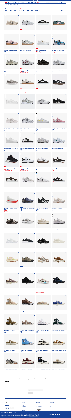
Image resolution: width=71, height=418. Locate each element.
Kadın (8, 4)
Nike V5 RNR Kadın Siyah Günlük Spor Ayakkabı (42, 70)
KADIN (16, 2)
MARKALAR (22, 2)
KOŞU (35, 2)
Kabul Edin (57, 414)
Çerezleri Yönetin (51, 414)
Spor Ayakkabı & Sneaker (15, 4)
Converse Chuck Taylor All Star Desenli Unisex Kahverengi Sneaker (10, 289)
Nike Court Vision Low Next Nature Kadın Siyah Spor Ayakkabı (27, 149)
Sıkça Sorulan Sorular (39, 405)
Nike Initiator (52, 405)
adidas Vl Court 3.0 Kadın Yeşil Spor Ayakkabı (57, 30)
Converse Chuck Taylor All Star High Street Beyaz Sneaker (26, 289)
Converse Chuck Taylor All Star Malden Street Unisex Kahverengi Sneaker (27, 311)
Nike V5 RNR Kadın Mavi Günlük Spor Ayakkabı (58, 50)
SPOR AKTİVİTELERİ (27, 2)
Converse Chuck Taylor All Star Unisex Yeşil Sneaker (58, 330)
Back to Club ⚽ (52, 402)
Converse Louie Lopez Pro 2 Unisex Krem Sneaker (11, 369)
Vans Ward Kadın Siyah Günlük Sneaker (57, 168)
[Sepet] (65, 2)
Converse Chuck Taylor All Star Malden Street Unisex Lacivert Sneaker (58, 289)
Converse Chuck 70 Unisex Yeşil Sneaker (9, 330)
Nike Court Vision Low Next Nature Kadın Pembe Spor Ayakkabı (58, 129)
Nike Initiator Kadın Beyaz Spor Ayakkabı (57, 229)
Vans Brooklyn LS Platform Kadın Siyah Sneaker (42, 30)
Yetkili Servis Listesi (39, 406)
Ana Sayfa (6, 4)
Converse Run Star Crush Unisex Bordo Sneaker (26, 369)
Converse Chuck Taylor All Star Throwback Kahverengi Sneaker (27, 331)
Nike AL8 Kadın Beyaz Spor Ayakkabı (25, 229)
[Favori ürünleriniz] (63, 2)
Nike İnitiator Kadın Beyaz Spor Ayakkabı (57, 208)
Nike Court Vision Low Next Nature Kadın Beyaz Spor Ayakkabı (43, 188)
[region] (35, 414)
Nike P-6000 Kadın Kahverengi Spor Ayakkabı (10, 229)
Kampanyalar (23, 409)
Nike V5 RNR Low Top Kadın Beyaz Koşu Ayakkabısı (58, 70)
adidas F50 (51, 409)
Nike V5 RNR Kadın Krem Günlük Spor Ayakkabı (10, 30)
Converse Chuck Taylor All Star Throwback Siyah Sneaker (43, 369)
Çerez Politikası (24, 410)
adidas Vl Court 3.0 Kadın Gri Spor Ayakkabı (25, 50)
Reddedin (25, 415)
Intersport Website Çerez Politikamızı (33, 416)
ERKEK (13, 2)
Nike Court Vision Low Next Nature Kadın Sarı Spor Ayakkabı (42, 129)
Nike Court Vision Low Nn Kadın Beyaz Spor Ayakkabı (11, 148)
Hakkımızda (23, 402)
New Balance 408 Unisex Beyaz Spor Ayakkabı (26, 70)
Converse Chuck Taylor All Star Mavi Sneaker (26, 350)
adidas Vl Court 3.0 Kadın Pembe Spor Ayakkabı (10, 50)
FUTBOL (32, 2)
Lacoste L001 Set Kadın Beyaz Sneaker (41, 50)
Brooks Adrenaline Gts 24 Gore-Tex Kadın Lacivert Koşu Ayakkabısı (27, 209)
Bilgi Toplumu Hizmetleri (25, 405)
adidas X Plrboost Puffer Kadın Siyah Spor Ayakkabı (11, 168)
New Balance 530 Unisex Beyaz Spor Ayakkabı (26, 30)
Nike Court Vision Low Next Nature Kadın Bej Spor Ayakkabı (42, 229)
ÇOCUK (19, 2)
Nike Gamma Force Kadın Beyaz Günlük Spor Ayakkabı (27, 168)
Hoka (51, 406)
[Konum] (59, 2)
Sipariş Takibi (38, 402)
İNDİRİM (38, 2)
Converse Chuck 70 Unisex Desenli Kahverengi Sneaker (59, 350)
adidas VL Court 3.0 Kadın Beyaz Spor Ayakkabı (42, 168)
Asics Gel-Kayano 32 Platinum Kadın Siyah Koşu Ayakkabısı (42, 209)
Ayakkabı (11, 4)
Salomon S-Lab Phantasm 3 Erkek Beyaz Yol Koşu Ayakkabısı (10, 209)
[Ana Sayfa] (8, 2)
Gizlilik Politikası (24, 406)
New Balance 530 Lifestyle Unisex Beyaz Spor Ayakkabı (11, 128)
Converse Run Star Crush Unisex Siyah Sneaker (42, 350)
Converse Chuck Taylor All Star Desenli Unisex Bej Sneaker (58, 369)
